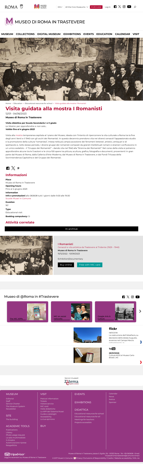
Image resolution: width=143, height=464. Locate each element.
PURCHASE (96, 7)
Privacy (79, 458)
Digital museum (48, 34)
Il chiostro (10, 440)
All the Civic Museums (75, 7)
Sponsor (112, 402)
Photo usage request (15, 435)
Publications (11, 430)
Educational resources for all (87, 416)
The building (12, 419)
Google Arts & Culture (104, 317)
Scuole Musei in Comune (18, 198)
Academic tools (17, 426)
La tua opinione (47, 419)
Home (8, 103)
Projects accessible (83, 422)
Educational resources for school (38, 103)
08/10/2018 (123, 338)
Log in (108, 7)
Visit (136, 34)
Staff (8, 401)
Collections (25, 34)
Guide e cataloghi (48, 414)
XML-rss (136, 458)
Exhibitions (72, 34)
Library (9, 432)
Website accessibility (123, 458)
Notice (112, 399)
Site (8, 415)
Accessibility (46, 417)
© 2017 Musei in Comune (62, 458)
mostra (19, 135)
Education (104, 34)
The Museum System (15, 406)
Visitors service (47, 404)
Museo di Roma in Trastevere (50, 21)
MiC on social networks (60, 317)
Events (88, 34)
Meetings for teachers (84, 419)
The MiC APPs (16, 319)
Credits (110, 458)
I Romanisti (65, 244)
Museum (7, 34)
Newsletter (11, 409)
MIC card (44, 406)
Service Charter (13, 404)
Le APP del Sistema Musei (52, 411)
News (111, 396)
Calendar (122, 34)
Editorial (10, 398)
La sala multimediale (15, 437)
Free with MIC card (89, 264)
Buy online (66, 264)
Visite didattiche (47, 409)
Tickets (43, 401)
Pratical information (49, 398)
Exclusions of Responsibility (95, 458)
